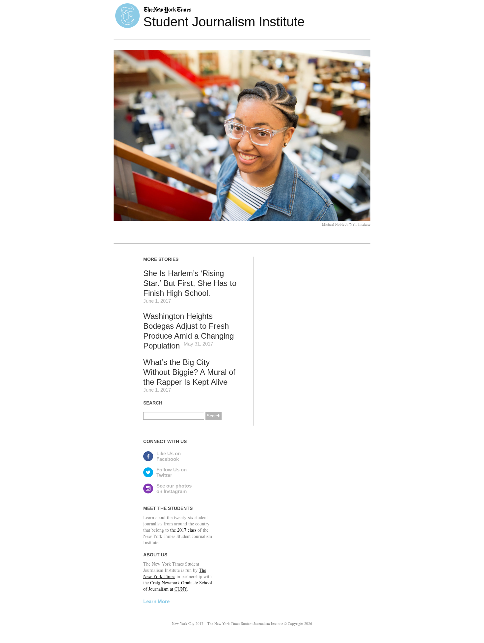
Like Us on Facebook (168, 456)
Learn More (156, 601)
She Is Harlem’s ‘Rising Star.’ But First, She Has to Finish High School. (189, 283)
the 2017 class (183, 530)
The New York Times (174, 573)
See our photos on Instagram (174, 488)
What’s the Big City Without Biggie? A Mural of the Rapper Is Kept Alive (189, 372)
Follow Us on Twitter (171, 472)
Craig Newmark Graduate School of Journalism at (177, 585)
